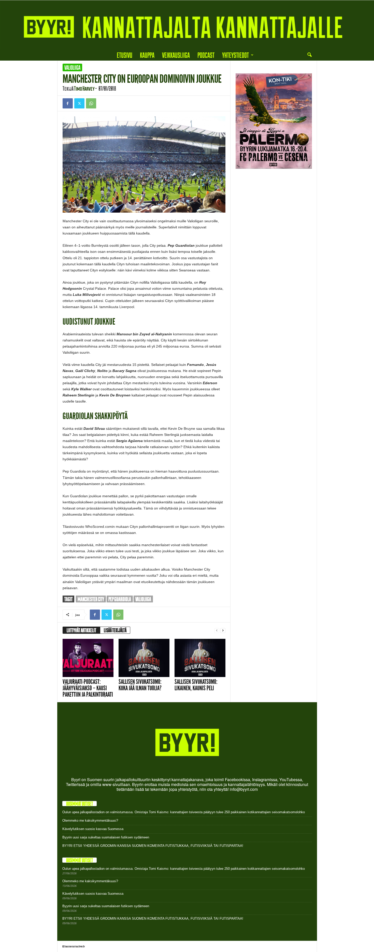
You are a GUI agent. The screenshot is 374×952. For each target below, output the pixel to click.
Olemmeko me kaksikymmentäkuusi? (90, 820)
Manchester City (91, 599)
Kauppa (147, 55)
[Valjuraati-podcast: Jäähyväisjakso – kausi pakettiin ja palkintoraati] (88, 658)
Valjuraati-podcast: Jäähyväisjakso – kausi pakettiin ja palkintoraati (88, 688)
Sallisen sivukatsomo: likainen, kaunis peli (196, 685)
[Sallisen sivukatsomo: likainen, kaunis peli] (200, 658)
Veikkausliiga (176, 55)
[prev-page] (216, 630)
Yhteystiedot (235, 55)
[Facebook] (68, 103)
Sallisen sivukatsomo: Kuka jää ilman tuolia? (140, 685)
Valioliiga (72, 67)
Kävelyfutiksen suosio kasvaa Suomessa (92, 829)
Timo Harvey (84, 88)
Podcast (205, 55)
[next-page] (222, 630)
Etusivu (124, 55)
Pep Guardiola (119, 599)
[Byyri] (187, 24)
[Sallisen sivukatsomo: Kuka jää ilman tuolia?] (144, 658)
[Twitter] (79, 103)
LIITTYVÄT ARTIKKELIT (81, 630)
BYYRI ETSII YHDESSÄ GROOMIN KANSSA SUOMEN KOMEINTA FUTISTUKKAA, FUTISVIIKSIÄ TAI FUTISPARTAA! (152, 846)
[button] (309, 55)
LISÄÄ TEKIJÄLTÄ (115, 630)
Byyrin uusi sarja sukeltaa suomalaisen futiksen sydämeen (105, 837)
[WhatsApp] (91, 103)
